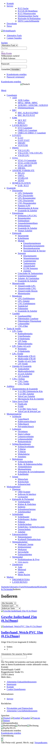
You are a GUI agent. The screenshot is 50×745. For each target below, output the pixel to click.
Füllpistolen (23, 308)
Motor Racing (24, 574)
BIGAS (21, 173)
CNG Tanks (23, 381)
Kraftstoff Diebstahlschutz (29, 539)
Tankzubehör (23, 369)
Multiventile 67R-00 (27, 359)
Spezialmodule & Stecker (34, 251)
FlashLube (22, 404)
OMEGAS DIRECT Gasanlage (32, 133)
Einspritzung (17, 213)
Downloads (12, 23)
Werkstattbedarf (13, 487)
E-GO (20, 138)
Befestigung (17, 459)
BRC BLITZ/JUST (26, 115)
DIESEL (22, 168)
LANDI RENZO (20, 125)
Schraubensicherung (27, 509)
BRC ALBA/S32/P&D (28, 113)
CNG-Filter (23, 326)
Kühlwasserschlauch (27, 421)
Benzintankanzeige (31, 248)
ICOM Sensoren (30, 268)
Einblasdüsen (23, 220)
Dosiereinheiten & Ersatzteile (25, 389)
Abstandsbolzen (25, 466)
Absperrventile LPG (27, 286)
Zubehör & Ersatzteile (22, 366)
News (9, 26)
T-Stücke (22, 449)
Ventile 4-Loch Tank (27, 361)
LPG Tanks (17, 331)
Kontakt (10, 3)
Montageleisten (24, 469)
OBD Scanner (24, 492)
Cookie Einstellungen (16, 689)
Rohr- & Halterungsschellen (30, 464)
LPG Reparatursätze (27, 198)
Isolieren (21, 507)
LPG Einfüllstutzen (26, 298)
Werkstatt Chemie (25, 544)
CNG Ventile (23, 384)
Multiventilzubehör (26, 371)
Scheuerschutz (24, 484)
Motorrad (22, 569)
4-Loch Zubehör (25, 374)
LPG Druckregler (25, 195)
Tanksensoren (29, 263)
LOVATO (16, 135)
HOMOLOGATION (21, 183)
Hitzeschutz (23, 479)
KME (14, 118)
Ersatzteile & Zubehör (27, 210)
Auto (20, 567)
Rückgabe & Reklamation (29, 18)
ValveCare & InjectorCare (29, 411)
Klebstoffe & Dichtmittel (23, 499)
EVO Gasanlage (25, 128)
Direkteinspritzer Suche (28, 16)
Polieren (21, 522)
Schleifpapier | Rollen (27, 519)
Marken (10, 577)
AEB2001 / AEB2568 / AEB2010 (33, 105)
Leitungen (16, 429)
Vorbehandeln (24, 502)
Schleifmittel (17, 514)
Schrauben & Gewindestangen (31, 471)
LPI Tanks (22, 341)
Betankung (17, 296)
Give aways (23, 562)
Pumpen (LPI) (24, 205)
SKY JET (22, 120)
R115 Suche (23, 8)
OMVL (21, 175)
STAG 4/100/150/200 (27, 163)
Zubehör (27, 271)
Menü (3, 90)
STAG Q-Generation (27, 160)
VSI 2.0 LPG (24, 150)
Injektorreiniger (24, 547)
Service (10, 6)
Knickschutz (23, 481)
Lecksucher (23, 497)
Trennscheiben (24, 529)
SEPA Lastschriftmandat (28, 21)
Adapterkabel (29, 266)
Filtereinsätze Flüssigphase (29, 321)
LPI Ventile (23, 364)
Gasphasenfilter (24, 316)
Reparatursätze (24, 218)
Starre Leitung (24, 434)
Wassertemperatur (31, 258)
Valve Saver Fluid (20, 401)
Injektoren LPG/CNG (27, 215)
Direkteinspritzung (26, 108)
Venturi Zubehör (25, 231)
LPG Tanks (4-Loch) (21, 346)
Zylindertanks (24, 338)
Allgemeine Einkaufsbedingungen (22, 682)
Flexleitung (23, 431)
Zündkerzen (17, 564)
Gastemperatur (29, 261)
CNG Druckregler (26, 200)
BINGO (21, 123)
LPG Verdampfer (25, 193)
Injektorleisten (24, 225)
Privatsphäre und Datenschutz (20, 708)
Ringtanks (22, 348)
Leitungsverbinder (26, 436)
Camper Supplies (14, 38)
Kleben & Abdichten (27, 504)
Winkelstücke (24, 454)
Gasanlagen (12, 95)
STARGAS (23, 178)
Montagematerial (14, 414)
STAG (15, 158)
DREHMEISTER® (21, 579)
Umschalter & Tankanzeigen (30, 273)
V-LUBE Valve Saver (27, 409)
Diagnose (16, 489)
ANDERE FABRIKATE (23, 170)
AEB (14, 97)
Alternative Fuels (14, 35)
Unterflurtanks (24, 336)
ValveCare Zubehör (26, 396)
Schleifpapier (23, 517)
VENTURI (23, 145)
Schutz (15, 476)
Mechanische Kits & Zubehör (31, 399)
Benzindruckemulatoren (33, 246)
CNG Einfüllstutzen (26, 303)
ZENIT (21, 180)
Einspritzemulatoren (32, 243)
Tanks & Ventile (14, 328)
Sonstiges (22, 456)
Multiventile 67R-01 (27, 356)
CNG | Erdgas (18, 379)
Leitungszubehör (25, 439)
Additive (10, 386)
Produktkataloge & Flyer (28, 559)
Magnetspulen (24, 293)
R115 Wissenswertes (27, 13)
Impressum (11, 684)
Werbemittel (17, 557)
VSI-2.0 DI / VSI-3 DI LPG (30, 153)
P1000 (20, 406)
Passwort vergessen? (16, 77)
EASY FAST (24, 140)
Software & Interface (27, 494)
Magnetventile (18, 283)
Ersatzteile (11, 188)
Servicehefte (23, 552)
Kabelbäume (23, 238)
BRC (14, 110)
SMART (21, 143)
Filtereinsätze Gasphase (28, 318)
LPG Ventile (17, 353)
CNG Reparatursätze (27, 203)
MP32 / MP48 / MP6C (28, 103)
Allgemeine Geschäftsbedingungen (22, 711)
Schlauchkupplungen (21, 444)
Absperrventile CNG (27, 288)
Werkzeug (22, 549)
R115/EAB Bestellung (28, 11)
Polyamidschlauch (26, 426)
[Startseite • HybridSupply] (8, 31)
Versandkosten (40, 742)
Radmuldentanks (25, 333)
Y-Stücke (22, 451)
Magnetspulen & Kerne (28, 208)
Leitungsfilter (23, 323)
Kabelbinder (23, 474)
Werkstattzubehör (20, 542)
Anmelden (15, 69)
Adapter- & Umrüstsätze (28, 278)
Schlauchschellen (25, 461)
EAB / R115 (23, 185)
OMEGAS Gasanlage (27, 130)
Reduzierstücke (24, 441)
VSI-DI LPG (23, 155)
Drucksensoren (30, 256)
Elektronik (16, 233)
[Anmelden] (2, 660)
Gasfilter (16, 313)
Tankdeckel (23, 306)
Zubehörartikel (24, 512)
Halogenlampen (25, 537)
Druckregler (17, 190)
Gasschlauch (23, 419)
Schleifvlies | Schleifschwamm (31, 527)
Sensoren (22, 253)
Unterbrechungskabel (27, 276)
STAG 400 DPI (25, 165)
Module (21, 241)
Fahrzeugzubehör (20, 534)
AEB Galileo (23, 100)
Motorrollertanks (25, 343)
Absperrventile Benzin (28, 291)
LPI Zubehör (23, 376)
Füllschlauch (23, 424)
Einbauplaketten (25, 554)
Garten (21, 572)
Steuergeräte (23, 236)
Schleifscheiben (25, 524)
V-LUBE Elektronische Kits (30, 391)
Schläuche (16, 416)
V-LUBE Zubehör (26, 394)
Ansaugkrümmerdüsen (28, 223)
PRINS (15, 148)
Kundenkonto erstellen (17, 74)
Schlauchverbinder (26, 446)
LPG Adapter (24, 301)
